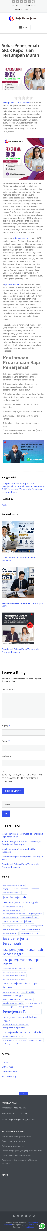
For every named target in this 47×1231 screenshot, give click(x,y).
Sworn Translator (36, 1040)
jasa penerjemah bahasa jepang (13, 906)
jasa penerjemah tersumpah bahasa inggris (23, 951)
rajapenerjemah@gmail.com (26, 5)
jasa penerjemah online (31, 929)
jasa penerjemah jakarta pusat (12, 926)
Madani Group (28, 1227)
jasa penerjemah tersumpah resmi (14, 979)
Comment (7, 689)
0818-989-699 (20, 1107)
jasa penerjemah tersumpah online (14, 975)
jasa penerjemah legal (11, 929)
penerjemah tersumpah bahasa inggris (20, 1019)
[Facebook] (13, 1)
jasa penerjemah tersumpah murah (14, 972)
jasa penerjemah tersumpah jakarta (18, 485)
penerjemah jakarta (9, 1007)
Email (5, 741)
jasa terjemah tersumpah (11, 992)
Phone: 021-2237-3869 (23, 9)
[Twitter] (17, 1)
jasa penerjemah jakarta (18, 921)
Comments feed (9, 1071)
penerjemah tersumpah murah (13, 1036)
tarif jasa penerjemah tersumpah (15, 1044)
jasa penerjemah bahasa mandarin (14, 913)
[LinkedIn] (21, 1)
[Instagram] (33, 1)
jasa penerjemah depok (10, 917)
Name (5, 725)
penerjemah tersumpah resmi (14, 1040)
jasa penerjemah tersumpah (15, 483)
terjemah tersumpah (22, 238)
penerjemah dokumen (33, 1003)
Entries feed (7, 1066)
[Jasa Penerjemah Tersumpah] (23, 18)
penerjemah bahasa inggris (13, 1003)
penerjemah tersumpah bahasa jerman (15, 1024)
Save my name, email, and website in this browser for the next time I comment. (22, 778)
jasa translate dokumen (12, 999)
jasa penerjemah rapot (10, 933)
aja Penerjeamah (12, 284)
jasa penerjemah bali (35, 913)
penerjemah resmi (26, 1007)
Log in (5, 1062)
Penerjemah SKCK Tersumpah (16, 102)
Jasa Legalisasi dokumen (11, 892)
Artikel (5, 504)
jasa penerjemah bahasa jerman (13, 910)
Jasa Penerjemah (14, 897)
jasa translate (28, 992)
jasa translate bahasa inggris (13, 996)
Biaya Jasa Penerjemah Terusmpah (14, 885)
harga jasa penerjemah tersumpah (15, 889)
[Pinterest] (29, 1)
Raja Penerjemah (30, 1224)
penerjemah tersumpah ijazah (14, 1028)
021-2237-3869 (20, 1113)
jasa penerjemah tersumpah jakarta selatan (18, 968)
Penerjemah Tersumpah (19, 489)
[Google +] (25, 1)
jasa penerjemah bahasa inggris (20, 902)
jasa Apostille (35, 889)
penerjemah (28, 999)
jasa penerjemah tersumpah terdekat (21, 985)
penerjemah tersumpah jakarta (22, 1032)
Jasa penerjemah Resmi (30, 933)
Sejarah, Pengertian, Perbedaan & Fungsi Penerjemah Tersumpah (21, 843)
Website (6, 756)
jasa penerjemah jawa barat (34, 926)
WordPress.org (9, 1076)
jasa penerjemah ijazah (29, 917)
